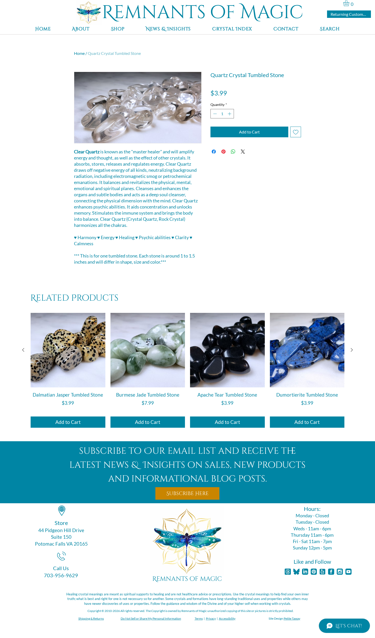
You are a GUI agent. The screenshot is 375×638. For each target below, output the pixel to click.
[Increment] (230, 113)
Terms (199, 618)
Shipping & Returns (91, 618)
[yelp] (322, 572)
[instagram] (340, 572)
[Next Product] (352, 350)
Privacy (211, 618)
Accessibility (227, 618)
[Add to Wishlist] (295, 132)
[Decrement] (214, 113)
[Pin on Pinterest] (223, 152)
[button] (350, 3)
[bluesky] (296, 572)
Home (79, 53)
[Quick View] (68, 350)
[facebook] (331, 572)
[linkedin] (305, 572)
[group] (187, 370)
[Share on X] (243, 152)
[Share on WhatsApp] (233, 152)
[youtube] (348, 572)
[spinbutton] (222, 113)
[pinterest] (314, 572)
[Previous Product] (23, 350)
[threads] (288, 572)
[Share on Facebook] (214, 152)
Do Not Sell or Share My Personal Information (151, 618)
